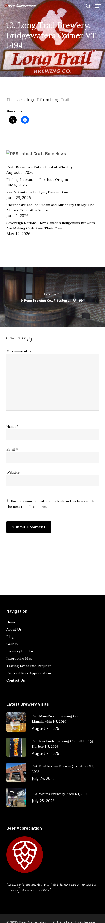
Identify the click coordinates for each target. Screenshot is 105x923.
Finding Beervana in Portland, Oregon (37, 179)
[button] (98, 5)
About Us (14, 629)
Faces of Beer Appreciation (28, 673)
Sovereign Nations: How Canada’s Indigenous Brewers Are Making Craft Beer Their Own (50, 225)
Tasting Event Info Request (28, 666)
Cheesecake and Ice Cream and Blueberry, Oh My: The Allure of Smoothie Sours (50, 207)
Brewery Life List (20, 651)
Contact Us (15, 680)
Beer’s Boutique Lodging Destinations (37, 192)
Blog (10, 636)
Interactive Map (19, 658)
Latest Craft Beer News (42, 153)
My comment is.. (19, 351)
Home (11, 622)
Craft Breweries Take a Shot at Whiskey (39, 167)
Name (12, 426)
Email (12, 449)
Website (13, 472)
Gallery (12, 644)
